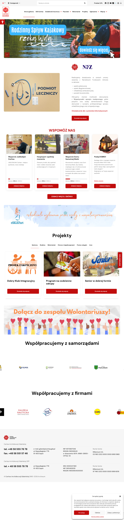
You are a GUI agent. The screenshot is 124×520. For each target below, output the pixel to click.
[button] (120, 496)
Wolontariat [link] (76, 12)
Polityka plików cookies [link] (97, 516)
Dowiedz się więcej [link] (80, 118)
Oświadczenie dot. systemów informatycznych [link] (90, 111)
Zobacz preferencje (113, 513)
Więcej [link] (102, 12)
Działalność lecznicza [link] (52, 12)
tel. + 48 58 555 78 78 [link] (16, 466)
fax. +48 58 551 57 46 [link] (16, 453)
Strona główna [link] (29, 12)
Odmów (97, 513)
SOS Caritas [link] (39, 12)
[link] (2, 21)
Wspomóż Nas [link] (120, 260)
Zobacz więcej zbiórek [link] (62, 196)
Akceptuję (81, 513)
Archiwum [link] (41, 476)
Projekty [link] (85, 12)
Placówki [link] (66, 12)
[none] (3, 3)
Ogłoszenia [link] (93, 12)
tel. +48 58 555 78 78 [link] (15, 449)
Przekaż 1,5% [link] (98, 3)
